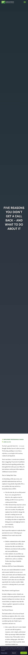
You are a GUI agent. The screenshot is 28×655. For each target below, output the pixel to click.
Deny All (14, 653)
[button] (24, 2)
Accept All (23, 653)
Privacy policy (4, 652)
